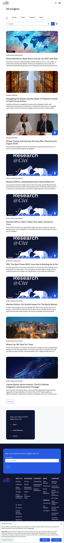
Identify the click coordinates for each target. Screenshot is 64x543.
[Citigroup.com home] (7, 480)
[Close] (61, 524)
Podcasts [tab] (32, 17)
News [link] (15, 424)
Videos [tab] (23, 17)
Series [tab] (41, 17)
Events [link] (15, 436)
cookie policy (31, 528)
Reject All (45, 540)
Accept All (56, 540)
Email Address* (9, 457)
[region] (32, 532)
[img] (56, 3)
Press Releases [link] (18, 430)
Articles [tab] (14, 17)
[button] (49, 24)
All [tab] (7, 17)
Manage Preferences (7, 540)
